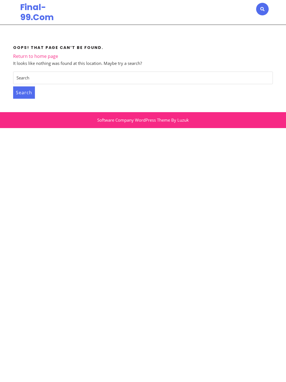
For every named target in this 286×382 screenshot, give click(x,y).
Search (24, 92)
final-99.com (37, 12)
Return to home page (35, 56)
